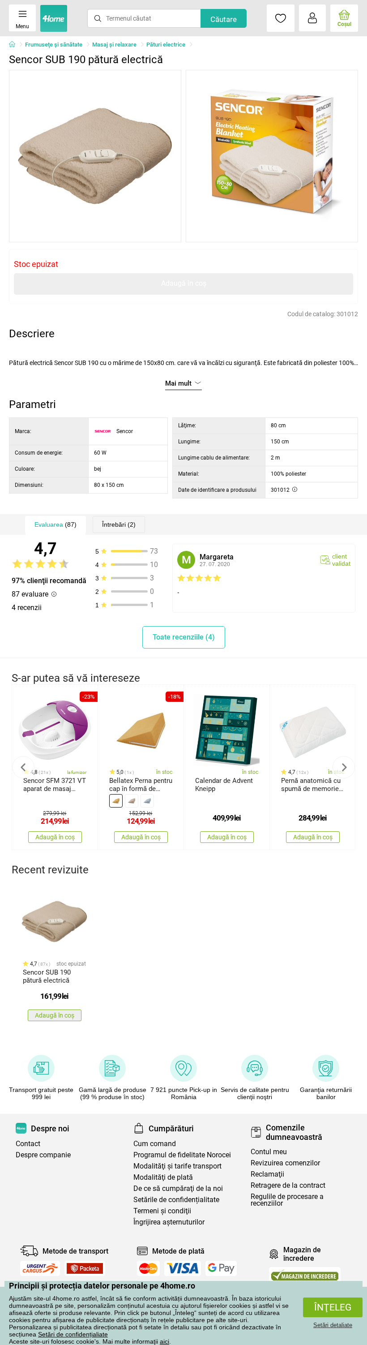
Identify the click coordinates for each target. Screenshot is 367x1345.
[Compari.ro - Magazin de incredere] (305, 1275)
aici (164, 1341)
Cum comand (154, 1143)
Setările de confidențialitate (176, 1199)
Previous (23, 767)
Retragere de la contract (288, 1185)
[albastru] (147, 801)
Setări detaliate (332, 1325)
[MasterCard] (148, 1268)
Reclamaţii (267, 1174)
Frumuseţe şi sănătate (53, 44)
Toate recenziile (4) (184, 637)
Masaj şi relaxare (114, 44)
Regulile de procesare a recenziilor (287, 1200)
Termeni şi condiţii (162, 1210)
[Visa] (182, 1268)
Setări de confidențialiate (73, 1334)
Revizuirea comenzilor (285, 1163)
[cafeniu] (131, 801)
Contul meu (269, 1151)
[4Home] (15, 45)
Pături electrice (165, 44)
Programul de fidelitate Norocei (182, 1155)
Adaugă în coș (183, 283)
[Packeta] (85, 1268)
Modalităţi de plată (163, 1177)
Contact (28, 1143)
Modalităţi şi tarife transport (177, 1166)
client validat (341, 560)
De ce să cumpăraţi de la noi (178, 1188)
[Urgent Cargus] (40, 1268)
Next (344, 767)
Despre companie (43, 1155)
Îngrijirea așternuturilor (169, 1222)
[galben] (116, 801)
